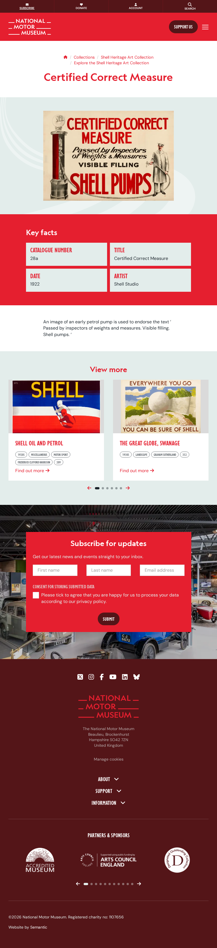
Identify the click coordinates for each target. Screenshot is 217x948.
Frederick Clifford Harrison (34, 462)
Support (104, 791)
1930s (125, 454)
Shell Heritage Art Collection (127, 57)
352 (185, 454)
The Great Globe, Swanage (150, 443)
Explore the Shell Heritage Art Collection (111, 62)
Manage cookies (108, 759)
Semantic (38, 927)
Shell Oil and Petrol (39, 443)
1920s (21, 454)
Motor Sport (61, 454)
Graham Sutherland (165, 454)
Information (104, 803)
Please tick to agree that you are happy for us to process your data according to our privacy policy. (110, 598)
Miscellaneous (39, 454)
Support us (183, 26)
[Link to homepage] (29, 27)
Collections (84, 57)
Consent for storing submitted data (63, 586)
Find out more (29, 470)
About (104, 779)
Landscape (141, 454)
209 (59, 462)
